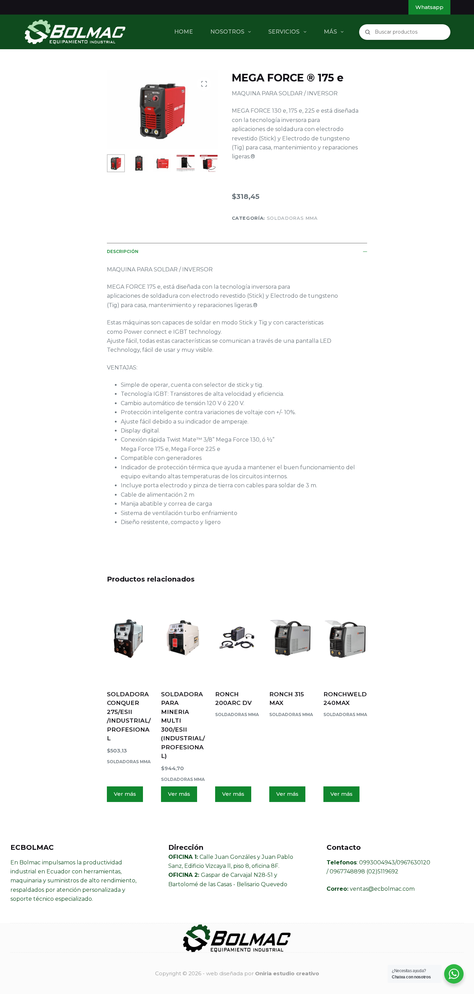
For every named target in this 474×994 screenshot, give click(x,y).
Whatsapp (429, 7)
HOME (183, 31)
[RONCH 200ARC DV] (237, 638)
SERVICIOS (283, 31)
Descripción (122, 251)
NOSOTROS (227, 31)
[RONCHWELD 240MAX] (345, 638)
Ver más (125, 794)
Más (330, 31)
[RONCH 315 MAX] (291, 638)
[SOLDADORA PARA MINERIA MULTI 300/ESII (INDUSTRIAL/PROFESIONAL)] (183, 638)
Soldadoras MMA (292, 218)
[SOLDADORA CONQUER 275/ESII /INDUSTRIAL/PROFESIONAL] (129, 638)
